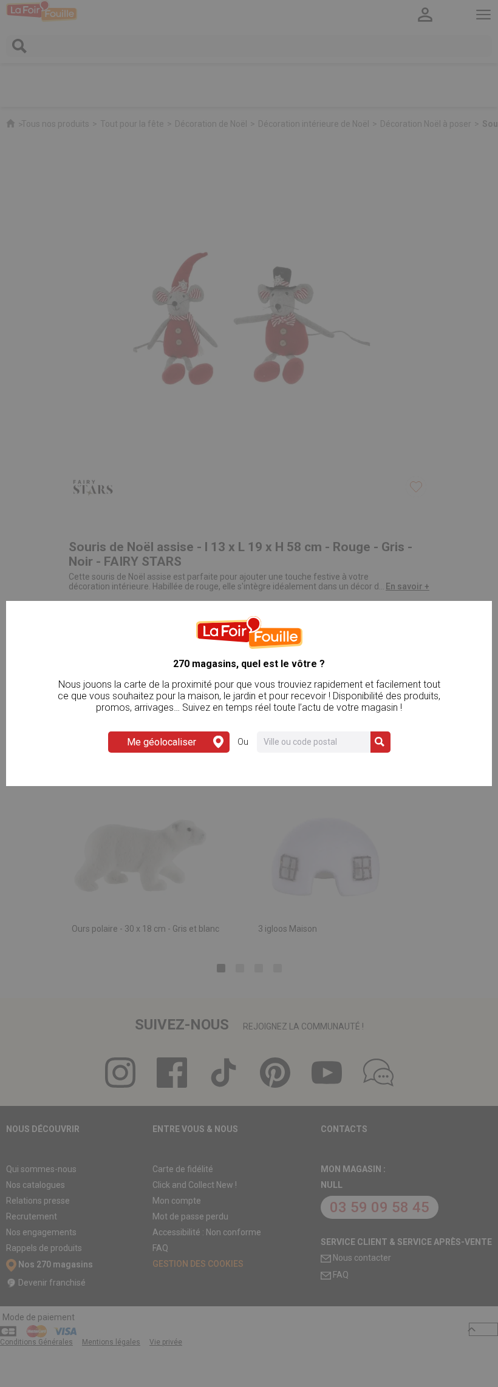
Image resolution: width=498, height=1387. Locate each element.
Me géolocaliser (161, 742)
